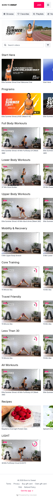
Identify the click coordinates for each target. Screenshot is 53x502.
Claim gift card (40, 484)
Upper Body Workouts (16, 194)
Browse (10, 14)
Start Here (8, 55)
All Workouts (10, 365)
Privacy (17, 484)
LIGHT (6, 435)
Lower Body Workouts (16, 159)
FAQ (20, 487)
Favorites (24, 14)
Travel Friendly (11, 296)
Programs (8, 89)
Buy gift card (27, 484)
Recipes (7, 401)
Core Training (10, 262)
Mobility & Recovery (14, 228)
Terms (8, 484)
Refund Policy (30, 487)
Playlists (40, 14)
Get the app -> (27, 491)
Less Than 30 (10, 330)
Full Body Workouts (14, 123)
